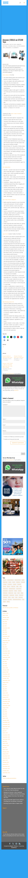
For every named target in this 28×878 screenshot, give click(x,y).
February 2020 (6, 670)
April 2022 (5, 634)
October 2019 (6, 678)
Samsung (20, 597)
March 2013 (5, 760)
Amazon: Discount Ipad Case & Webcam (19, 356)
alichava (6, 44)
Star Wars (10, 599)
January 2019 (5, 697)
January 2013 (5, 764)
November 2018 (6, 701)
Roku (16, 597)
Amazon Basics (10, 580)
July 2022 (5, 630)
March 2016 (5, 743)
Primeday (5, 597)
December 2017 (6, 722)
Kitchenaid (5, 593)
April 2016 (5, 741)
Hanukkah (8, 47)
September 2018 (6, 705)
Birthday (5, 46)
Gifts (4, 47)
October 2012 (6, 770)
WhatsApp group (10, 373)
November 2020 (6, 653)
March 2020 (5, 667)
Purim (9, 597)
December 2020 (6, 651)
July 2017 (5, 730)
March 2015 (5, 749)
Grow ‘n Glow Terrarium (16, 113)
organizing (12, 595)
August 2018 (5, 707)
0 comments (15, 47)
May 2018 (5, 714)
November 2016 (6, 737)
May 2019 (5, 688)
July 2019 (5, 684)
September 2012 (6, 772)
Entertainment (21, 46)
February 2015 (6, 751)
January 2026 (5, 619)
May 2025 (5, 621)
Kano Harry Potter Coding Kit (9, 199)
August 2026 (5, 613)
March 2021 (5, 649)
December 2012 (6, 766)
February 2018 (6, 720)
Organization (5, 595)
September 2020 (6, 657)
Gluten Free (5, 588)
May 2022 (5, 632)
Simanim (5, 599)
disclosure (16, 390)
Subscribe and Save (17, 599)
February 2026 (6, 617)
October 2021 (6, 638)
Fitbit (17, 586)
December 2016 (6, 735)
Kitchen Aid (11, 593)
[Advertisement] (14, 20)
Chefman (18, 582)
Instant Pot (11, 590)
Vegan (4, 601)
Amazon (19, 44)
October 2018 (6, 703)
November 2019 (6, 676)
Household (5, 590)
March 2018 (5, 718)
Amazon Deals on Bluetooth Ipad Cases (7, 356)
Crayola (14, 584)
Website (4, 430)
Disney (4, 586)
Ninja (22, 593)
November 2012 (6, 768)
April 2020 (5, 665)
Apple (23, 580)
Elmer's (8, 586)
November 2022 (6, 628)
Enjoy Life (13, 586)
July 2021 (5, 644)
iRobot (15, 590)
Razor (13, 597)
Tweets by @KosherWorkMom (9, 778)
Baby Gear (5, 582)
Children (10, 46)
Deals (14, 46)
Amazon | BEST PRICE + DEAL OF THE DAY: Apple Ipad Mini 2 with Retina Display (8, 365)
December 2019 (6, 674)
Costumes (10, 584)
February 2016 (6, 745)
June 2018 (5, 711)
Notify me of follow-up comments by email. (14, 436)
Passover (21, 595)
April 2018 (5, 716)
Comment (5, 404)
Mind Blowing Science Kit (8, 301)
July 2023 (5, 625)
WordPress (14, 847)
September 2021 (6, 640)
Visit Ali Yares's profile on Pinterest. (10, 607)
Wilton (8, 601)
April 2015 (5, 747)
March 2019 (5, 693)
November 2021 (6, 636)
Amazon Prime (17, 580)
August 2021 (5, 642)
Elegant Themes (14, 846)
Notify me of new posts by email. (11, 439)
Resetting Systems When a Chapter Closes (13, 803)
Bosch (14, 582)
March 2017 (5, 732)
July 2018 (5, 709)
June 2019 (5, 686)
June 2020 (5, 663)
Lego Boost (5, 234)
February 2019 (6, 695)
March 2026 (5, 615)
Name (4, 419)
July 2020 (5, 661)
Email (4, 425)
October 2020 (6, 655)
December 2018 (6, 699)
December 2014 (6, 756)
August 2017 (5, 728)
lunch (19, 593)
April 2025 (5, 623)
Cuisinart (19, 584)
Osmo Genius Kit (6, 75)
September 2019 (6, 680)
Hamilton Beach (12, 588)
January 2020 (5, 672)
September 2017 (6, 726)
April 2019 (5, 690)
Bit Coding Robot (6, 167)
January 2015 (5, 753)
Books (10, 582)
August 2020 (5, 659)
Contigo (4, 584)
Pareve (16, 595)
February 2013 (6, 762)
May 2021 (5, 646)
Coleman (23, 582)
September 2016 (6, 739)
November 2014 (6, 758)
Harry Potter (18, 588)
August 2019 (5, 682)
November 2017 (6, 724)
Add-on (4, 580)
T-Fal (23, 599)
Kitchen (19, 590)
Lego (15, 593)
